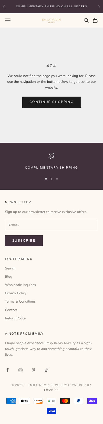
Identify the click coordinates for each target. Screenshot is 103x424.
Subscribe (24, 240)
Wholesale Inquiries (20, 284)
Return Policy (15, 318)
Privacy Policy (15, 293)
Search (10, 268)
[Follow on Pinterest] (33, 370)
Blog (8, 276)
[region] (51, 161)
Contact (11, 310)
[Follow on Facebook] (7, 370)
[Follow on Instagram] (20, 370)
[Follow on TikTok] (46, 370)
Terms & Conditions (20, 301)
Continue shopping (52, 102)
